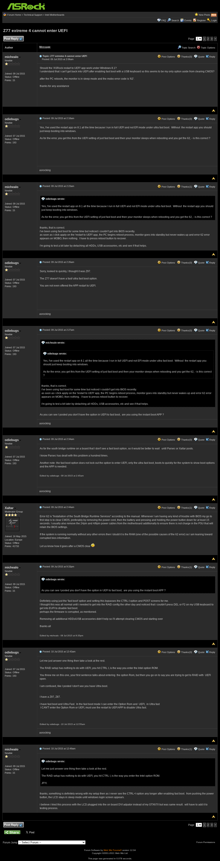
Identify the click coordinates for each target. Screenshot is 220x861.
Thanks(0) (186, 56)
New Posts (204, 15)
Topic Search (188, 47)
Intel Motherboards (54, 15)
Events (188, 20)
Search (175, 20)
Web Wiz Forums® (113, 850)
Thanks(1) (186, 186)
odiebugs (12, 119)
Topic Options (207, 47)
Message (44, 47)
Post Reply (11, 38)
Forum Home (14, 15)
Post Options (168, 56)
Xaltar (9, 508)
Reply (212, 56)
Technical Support (33, 15)
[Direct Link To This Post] (40, 56)
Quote (201, 56)
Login (214, 20)
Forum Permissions (206, 842)
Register (201, 20)
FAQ (163, 20)
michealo (12, 57)
